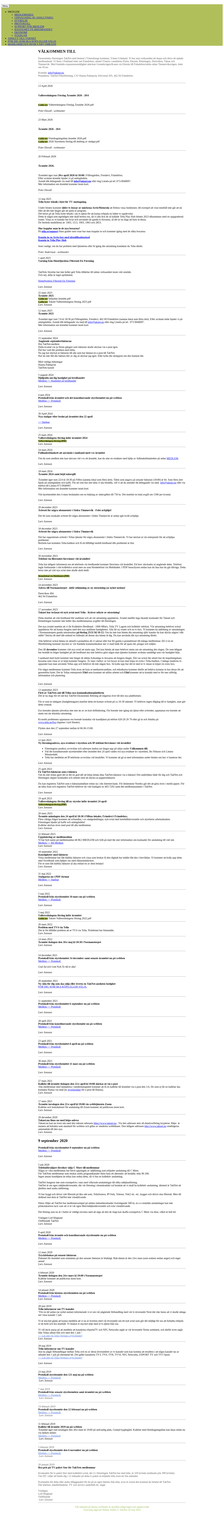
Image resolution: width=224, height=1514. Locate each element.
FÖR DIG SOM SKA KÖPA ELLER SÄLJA (32, 41)
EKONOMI (20, 32)
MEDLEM (172, 458)
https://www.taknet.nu (105, 1123)
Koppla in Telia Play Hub (52, 240)
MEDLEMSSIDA (24, 14)
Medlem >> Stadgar (48, 879)
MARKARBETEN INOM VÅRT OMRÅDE (32, 44)
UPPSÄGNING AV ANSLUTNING (33, 17)
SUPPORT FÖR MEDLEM (29, 26)
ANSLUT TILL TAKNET (22, 38)
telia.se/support (49, 231)
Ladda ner (43, 105)
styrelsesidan (74, 1089)
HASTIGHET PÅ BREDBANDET (33, 29)
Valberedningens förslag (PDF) (52, 441)
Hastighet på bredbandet (63, 380)
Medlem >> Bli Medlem (50, 842)
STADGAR (20, 35)
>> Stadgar (44, 422)
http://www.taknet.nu (155, 1126)
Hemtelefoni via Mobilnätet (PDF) (54, 576)
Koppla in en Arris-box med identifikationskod (64, 237)
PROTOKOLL (22, 23)
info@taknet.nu (56, 72)
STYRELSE (21, 20)
